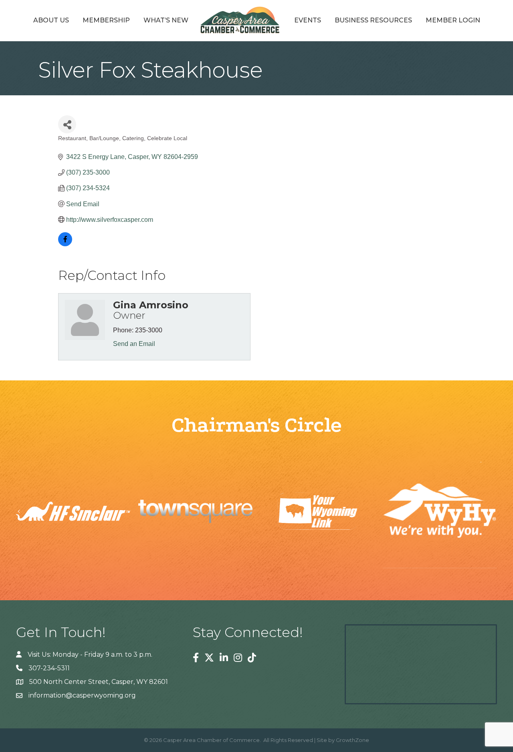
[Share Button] (67, 124)
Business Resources (373, 20)
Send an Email (134, 343)
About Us (51, 20)
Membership (106, 20)
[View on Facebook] (65, 244)
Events (307, 20)
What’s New (165, 20)
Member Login (453, 20)
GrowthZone (352, 740)
